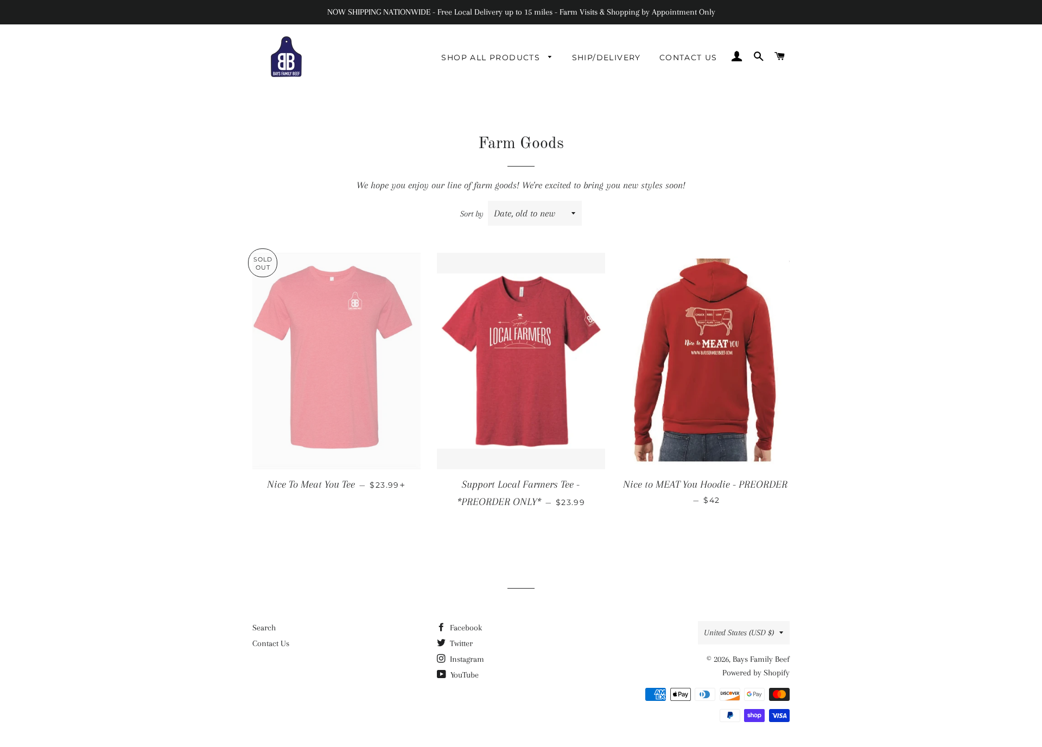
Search (264, 628)
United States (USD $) (739, 632)
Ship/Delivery (606, 57)
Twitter (460, 643)
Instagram (466, 659)
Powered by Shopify (756, 673)
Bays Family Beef (761, 659)
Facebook (465, 628)
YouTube (463, 675)
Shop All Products (492, 57)
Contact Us (688, 57)
